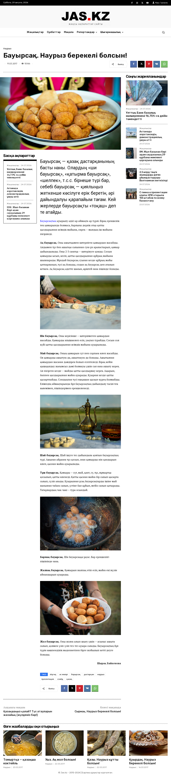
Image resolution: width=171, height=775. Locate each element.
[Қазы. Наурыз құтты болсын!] (106, 743)
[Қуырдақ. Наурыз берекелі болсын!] (148, 743)
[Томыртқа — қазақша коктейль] (22, 743)
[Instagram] (137, 3)
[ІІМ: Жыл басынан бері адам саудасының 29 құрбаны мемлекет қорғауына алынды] (131, 153)
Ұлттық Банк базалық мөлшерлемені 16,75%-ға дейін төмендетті (20, 173)
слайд (60, 679)
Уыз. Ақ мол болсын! (60, 759)
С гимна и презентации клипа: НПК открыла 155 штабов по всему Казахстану (153, 196)
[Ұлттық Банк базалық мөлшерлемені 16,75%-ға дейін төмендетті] (147, 92)
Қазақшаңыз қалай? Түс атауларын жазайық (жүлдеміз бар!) (27, 713)
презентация (47, 679)
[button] (163, 32)
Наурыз (7, 48)
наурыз (100, 674)
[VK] (156, 64)
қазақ (69, 679)
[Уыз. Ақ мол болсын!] (64, 743)
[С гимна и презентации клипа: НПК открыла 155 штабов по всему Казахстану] (131, 193)
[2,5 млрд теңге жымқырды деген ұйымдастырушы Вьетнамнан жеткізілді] (131, 173)
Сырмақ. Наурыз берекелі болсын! (98, 711)
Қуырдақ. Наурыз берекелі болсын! (142, 761)
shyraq (53, 674)
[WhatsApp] (164, 64)
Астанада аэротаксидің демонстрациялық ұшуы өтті (18, 192)
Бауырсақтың (48, 221)
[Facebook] (131, 3)
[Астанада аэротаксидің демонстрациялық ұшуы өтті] (131, 132)
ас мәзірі (63, 674)
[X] (142, 3)
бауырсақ (75, 674)
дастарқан (89, 674)
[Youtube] (147, 3)
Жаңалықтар (13, 165)
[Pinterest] (149, 64)
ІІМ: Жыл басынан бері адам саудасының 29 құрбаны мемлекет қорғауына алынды (18, 213)
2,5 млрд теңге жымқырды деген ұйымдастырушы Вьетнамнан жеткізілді (153, 176)
